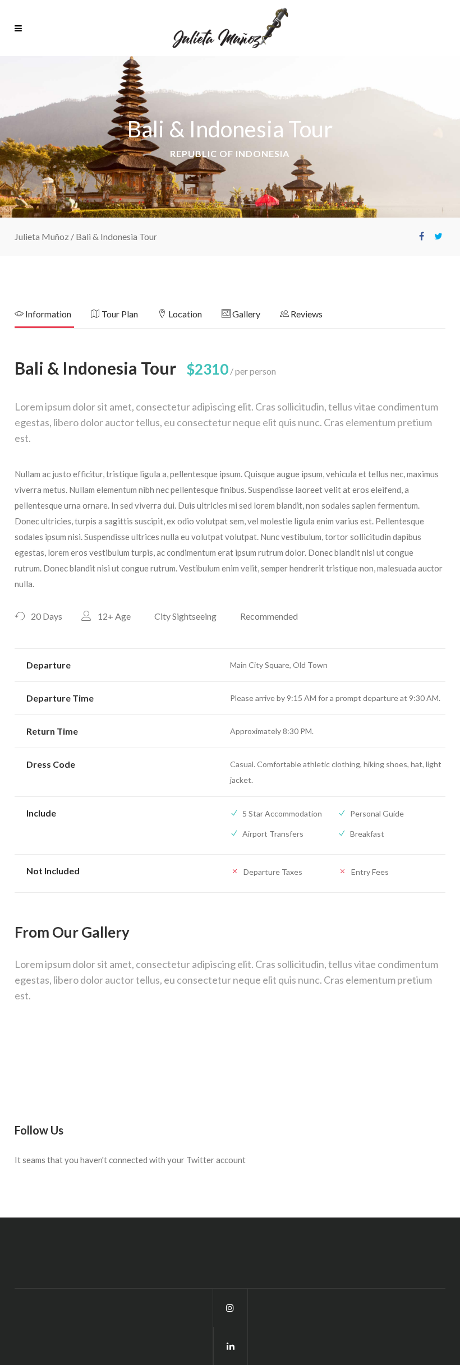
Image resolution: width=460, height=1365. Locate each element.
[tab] (53, 317)
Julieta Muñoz (42, 236)
